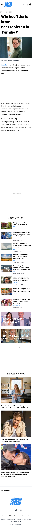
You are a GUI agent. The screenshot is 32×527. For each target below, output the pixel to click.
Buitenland (16, 305)
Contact (16, 516)
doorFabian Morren (18, 229)
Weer (14, 238)
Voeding (15, 282)
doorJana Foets (17, 240)
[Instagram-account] (21, 510)
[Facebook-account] (16, 510)
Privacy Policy (26, 516)
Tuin (14, 227)
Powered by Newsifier (16, 524)
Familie (4, 65)
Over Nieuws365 (7, 516)
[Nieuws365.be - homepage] (8, 4)
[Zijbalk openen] (2, 4)
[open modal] (30, 4)
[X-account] (11, 510)
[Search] (24, 4)
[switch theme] (27, 4)
